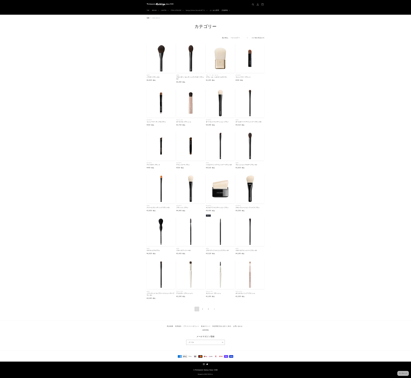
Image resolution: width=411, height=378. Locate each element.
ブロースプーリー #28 (183, 250)
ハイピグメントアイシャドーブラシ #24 (219, 165)
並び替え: (225, 38)
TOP (148, 18)
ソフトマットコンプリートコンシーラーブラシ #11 (160, 294)
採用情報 (205, 330)
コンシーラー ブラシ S (243, 77)
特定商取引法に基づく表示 (221, 326)
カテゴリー (156, 18)
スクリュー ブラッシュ (213, 293)
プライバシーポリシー (191, 326)
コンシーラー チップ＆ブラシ (156, 122)
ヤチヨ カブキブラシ (153, 250)
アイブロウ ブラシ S (153, 165)
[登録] (222, 342)
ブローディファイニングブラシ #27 (217, 250)
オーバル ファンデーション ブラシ (217, 122)
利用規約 (178, 326)
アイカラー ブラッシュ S (184, 293)
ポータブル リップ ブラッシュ (245, 293)
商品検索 (170, 326)
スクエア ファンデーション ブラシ (217, 207)
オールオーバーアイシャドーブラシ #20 (248, 122)
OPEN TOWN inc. (208, 374)
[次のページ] (214, 309)
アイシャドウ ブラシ (183, 165)
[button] (155, 10)
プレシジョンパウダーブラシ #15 (246, 165)
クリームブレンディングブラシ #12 (158, 207)
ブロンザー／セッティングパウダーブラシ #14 (190, 78)
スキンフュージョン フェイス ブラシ (248, 207)
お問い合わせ (238, 326)
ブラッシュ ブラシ (182, 207)
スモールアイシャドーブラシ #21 (246, 250)
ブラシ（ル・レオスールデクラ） (217, 77)
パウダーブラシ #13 (153, 77)
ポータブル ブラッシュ (183, 122)
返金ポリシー (205, 326)
